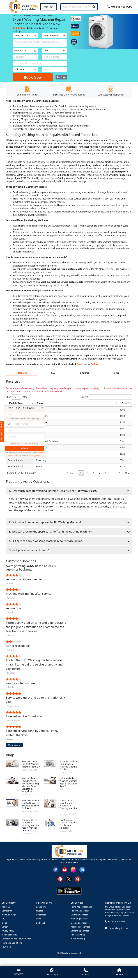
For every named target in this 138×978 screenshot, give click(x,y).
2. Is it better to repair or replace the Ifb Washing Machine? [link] (45, 522)
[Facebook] (55, 869)
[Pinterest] (60, 878)
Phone (85, 974)
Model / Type (16, 403)
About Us (6, 906)
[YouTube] (64, 869)
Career (5, 926)
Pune (38, 918)
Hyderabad (41, 914)
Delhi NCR (40, 922)
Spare (40, 403)
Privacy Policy (8, 930)
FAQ (3, 918)
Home (119, 974)
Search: (84, 396)
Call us (94, 364)
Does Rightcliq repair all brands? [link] (29, 550)
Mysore (39, 910)
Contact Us (7, 910)
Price (124, 403)
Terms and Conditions (12, 942)
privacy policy (34, 455)
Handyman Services (80, 910)
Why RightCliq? (9, 914)
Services (18, 973)
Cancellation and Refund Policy (16, 938)
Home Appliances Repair (82, 906)
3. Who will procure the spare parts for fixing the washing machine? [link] (50, 531)
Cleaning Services (79, 922)
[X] (69, 878)
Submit (24, 448)
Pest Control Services (80, 926)
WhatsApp (52, 974)
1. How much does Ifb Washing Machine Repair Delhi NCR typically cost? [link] (53, 491)
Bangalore (41, 906)
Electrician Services (79, 914)
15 (119, 473)
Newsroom (7, 946)
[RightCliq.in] (23, 6)
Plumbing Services (79, 918)
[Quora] (77, 878)
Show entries (17, 396)
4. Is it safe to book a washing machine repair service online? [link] (46, 541)
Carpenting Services (80, 930)
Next (127, 473)
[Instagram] (73, 869)
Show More (13, 745)
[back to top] (129, 962)
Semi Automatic (16, 460)
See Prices (61, 77)
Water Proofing (78, 938)
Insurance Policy (9, 934)
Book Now (33, 77)
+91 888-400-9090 (121, 6)
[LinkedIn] (82, 869)
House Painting (78, 934)
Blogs (4, 922)
